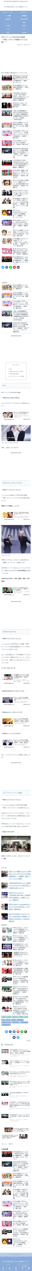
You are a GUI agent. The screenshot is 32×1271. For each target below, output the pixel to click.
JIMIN (8, 1016)
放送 (26, 1016)
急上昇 (21, 1016)
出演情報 (15, 1016)
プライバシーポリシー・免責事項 (23, 1265)
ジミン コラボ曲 (6, 1024)
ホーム (8, 1264)
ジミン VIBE (16, 1022)
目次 (13, 364)
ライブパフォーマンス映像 (16, 376)
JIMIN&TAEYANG (14, 374)
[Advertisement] (16, 57)
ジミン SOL (20, 1020)
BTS (10, 369)
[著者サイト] (14, 1037)
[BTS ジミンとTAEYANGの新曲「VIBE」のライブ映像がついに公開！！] (14, 1031)
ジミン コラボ (24, 1022)
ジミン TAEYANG (7, 1022)
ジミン (13, 1020)
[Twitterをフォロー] (17, 1037)
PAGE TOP (16, 1254)
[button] (28, 586)
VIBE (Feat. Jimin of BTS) (16, 371)
